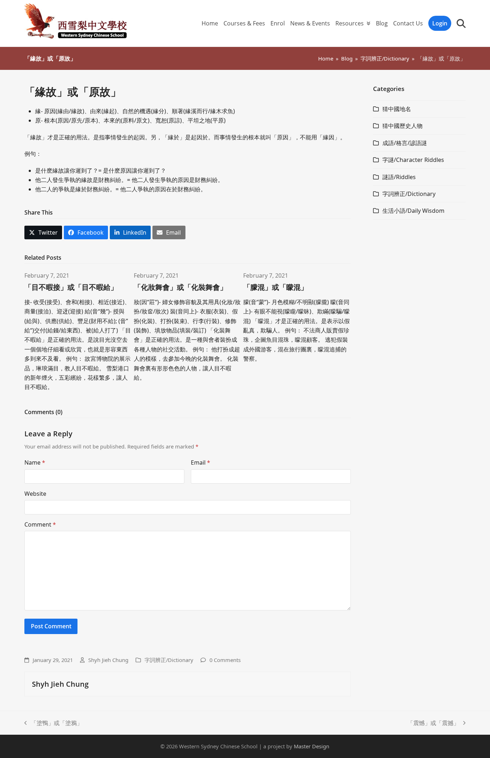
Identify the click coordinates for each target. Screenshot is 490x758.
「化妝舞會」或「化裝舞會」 (180, 287)
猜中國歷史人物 (402, 126)
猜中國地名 (396, 109)
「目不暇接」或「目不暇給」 (71, 287)
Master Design (311, 746)
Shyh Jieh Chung (108, 659)
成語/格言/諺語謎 (404, 143)
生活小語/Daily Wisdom (413, 211)
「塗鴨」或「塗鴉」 (53, 723)
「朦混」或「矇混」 (275, 287)
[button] (461, 23)
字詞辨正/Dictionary (169, 659)
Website (35, 494)
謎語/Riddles (399, 177)
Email (200, 462)
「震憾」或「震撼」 (433, 723)
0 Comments (225, 659)
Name (34, 462)
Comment (40, 524)
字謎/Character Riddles (413, 160)
